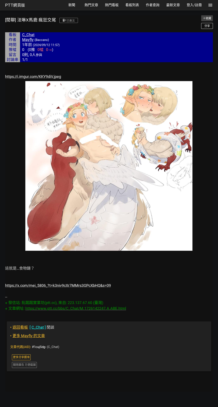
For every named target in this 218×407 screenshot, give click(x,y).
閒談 (32, 327)
